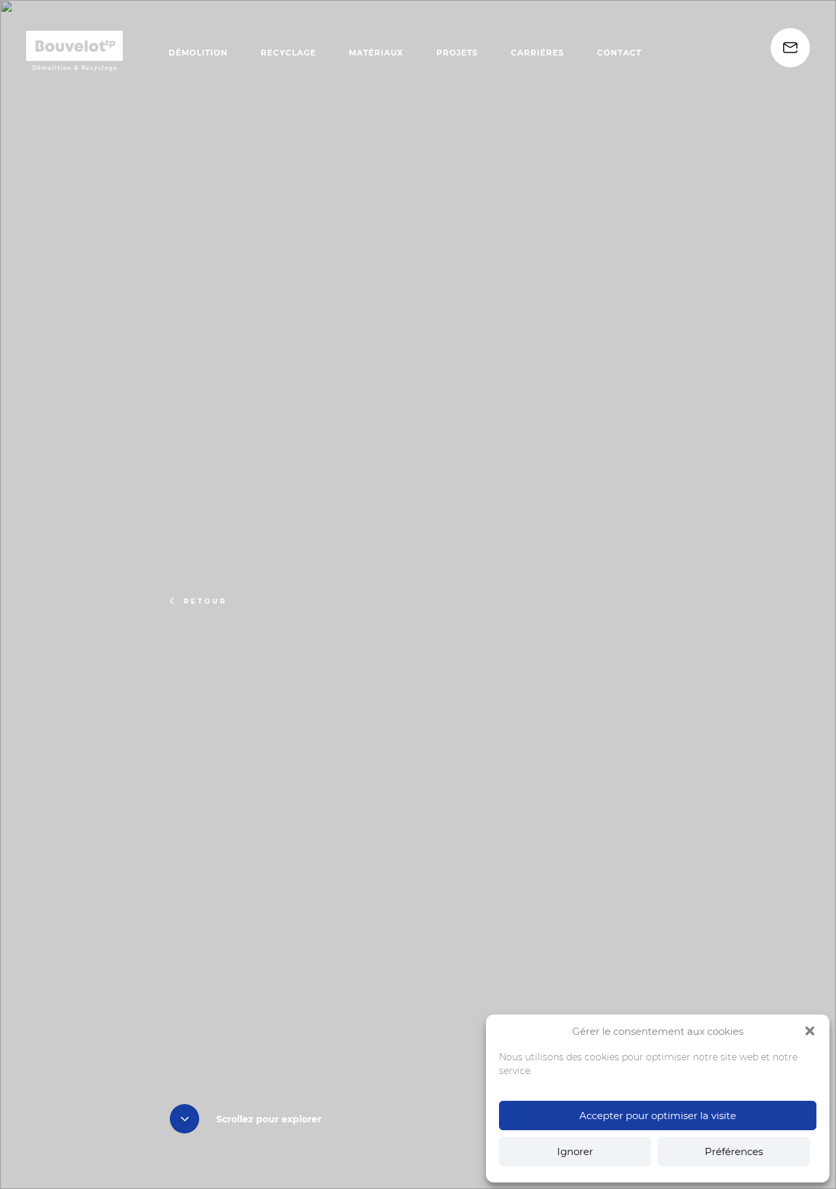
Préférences (734, 1151)
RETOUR (205, 601)
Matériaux (376, 52)
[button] (809, 1030)
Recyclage (288, 52)
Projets (457, 52)
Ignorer (575, 1151)
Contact (619, 52)
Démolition (198, 52)
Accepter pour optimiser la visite (657, 1115)
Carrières (537, 52)
